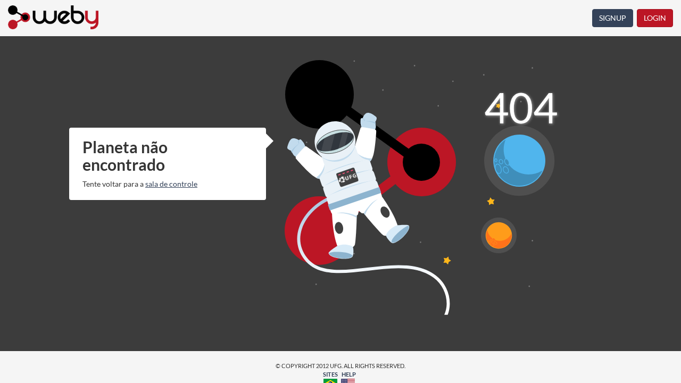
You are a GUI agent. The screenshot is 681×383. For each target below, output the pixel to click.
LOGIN (655, 17)
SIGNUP (612, 17)
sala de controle (171, 183)
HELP (349, 374)
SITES (330, 374)
